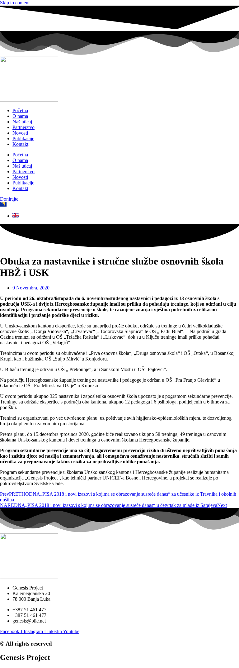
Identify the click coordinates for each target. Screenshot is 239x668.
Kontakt (20, 144)
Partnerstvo (23, 127)
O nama (20, 116)
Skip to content (15, 2)
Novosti (20, 133)
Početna (20, 110)
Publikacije (23, 138)
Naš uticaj (22, 121)
